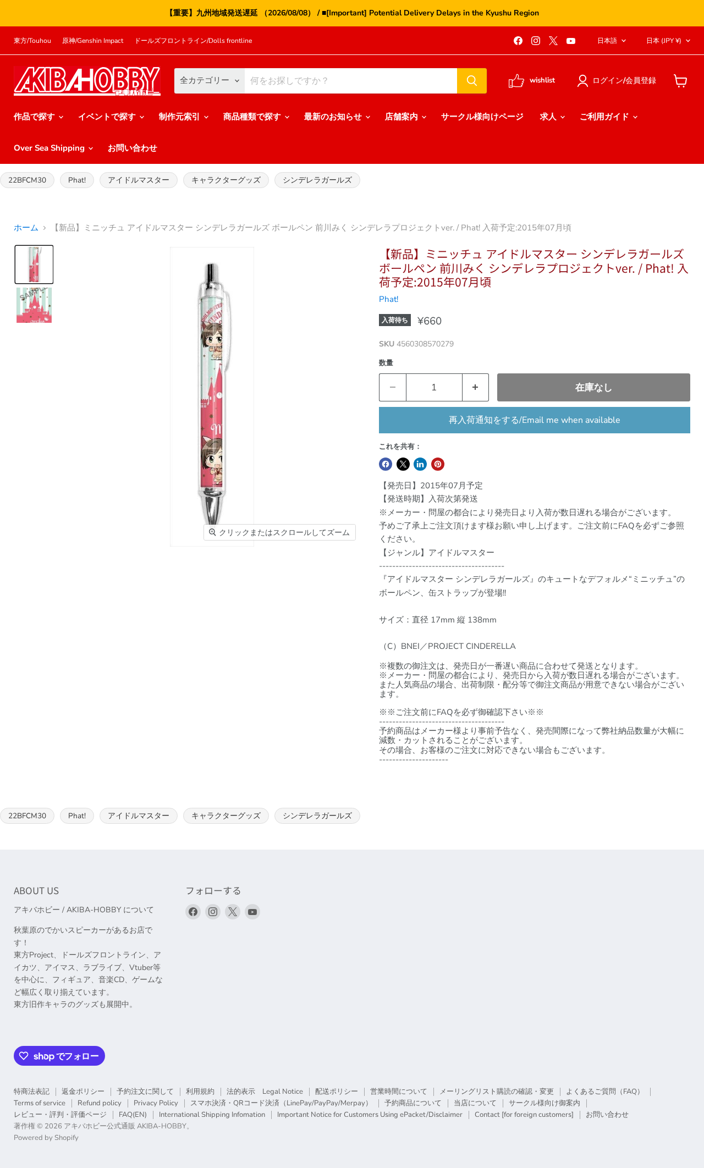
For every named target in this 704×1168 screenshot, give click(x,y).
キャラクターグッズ (226, 180)
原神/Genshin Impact (92, 41)
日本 (663, 40)
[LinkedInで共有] (420, 464)
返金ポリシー (83, 1092)
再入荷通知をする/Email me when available (534, 420)
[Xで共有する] (403, 464)
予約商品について (413, 1103)
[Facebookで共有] (385, 464)
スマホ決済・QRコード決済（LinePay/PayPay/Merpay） (281, 1103)
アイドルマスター (138, 180)
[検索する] (472, 80)
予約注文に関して (145, 1092)
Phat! (77, 180)
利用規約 (200, 1092)
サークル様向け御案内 (544, 1103)
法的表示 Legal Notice (265, 1092)
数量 (386, 363)
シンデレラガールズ (317, 180)
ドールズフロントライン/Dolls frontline (193, 41)
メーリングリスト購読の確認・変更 (496, 1092)
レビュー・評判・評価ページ (60, 1115)
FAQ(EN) (133, 1115)
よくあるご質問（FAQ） (605, 1092)
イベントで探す (108, 116)
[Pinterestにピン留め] (437, 464)
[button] (618, 80)
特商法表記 (32, 1092)
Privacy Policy (156, 1103)
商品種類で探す (253, 116)
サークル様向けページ (482, 116)
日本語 (607, 40)
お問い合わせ (132, 147)
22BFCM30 (27, 180)
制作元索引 (180, 116)
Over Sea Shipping (50, 147)
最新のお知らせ (334, 116)
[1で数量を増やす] (476, 387)
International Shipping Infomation (212, 1115)
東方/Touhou (32, 41)
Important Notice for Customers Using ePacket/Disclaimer (370, 1115)
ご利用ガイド (605, 116)
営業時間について (398, 1092)
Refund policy (100, 1103)
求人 (549, 116)
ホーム (26, 228)
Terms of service (39, 1103)
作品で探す (35, 116)
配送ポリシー (336, 1092)
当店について (475, 1103)
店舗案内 (402, 116)
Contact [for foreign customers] (524, 1115)
